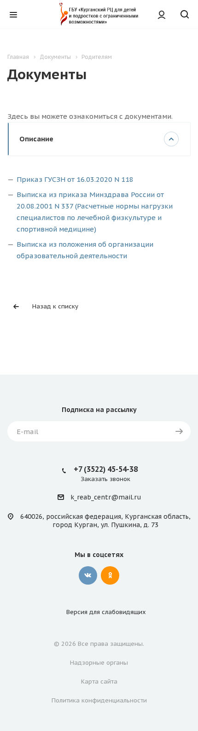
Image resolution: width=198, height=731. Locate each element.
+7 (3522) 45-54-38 (106, 469)
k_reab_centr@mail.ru (105, 497)
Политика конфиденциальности (99, 700)
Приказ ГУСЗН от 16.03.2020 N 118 (75, 179)
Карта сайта (99, 681)
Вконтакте (88, 575)
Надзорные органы (99, 663)
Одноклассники (110, 575)
